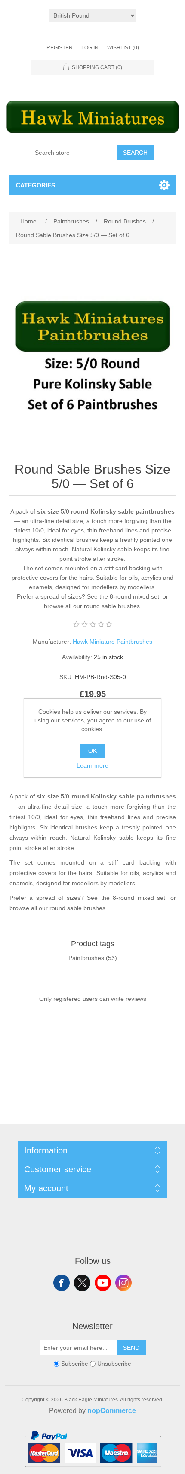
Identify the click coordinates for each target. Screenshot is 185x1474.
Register (59, 48)
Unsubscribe (114, 1363)
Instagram (123, 1283)
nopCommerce (111, 1410)
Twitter (82, 1283)
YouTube (103, 1283)
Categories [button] (35, 185)
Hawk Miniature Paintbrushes (112, 641)
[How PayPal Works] (92, 1470)
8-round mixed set (134, 596)
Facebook (61, 1283)
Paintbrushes (86, 957)
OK (92, 750)
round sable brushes (112, 605)
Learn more (92, 765)
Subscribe (74, 1363)
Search (135, 152)
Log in (90, 48)
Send (131, 1347)
